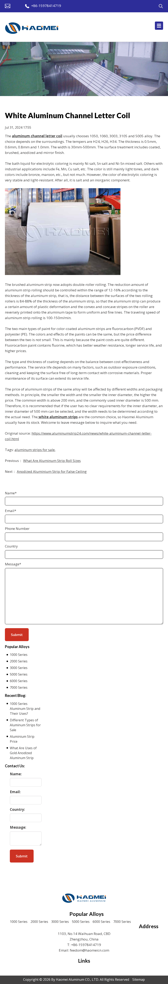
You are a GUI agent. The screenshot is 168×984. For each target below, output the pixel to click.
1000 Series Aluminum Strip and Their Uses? (25, 708)
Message (13, 564)
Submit (22, 856)
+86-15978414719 (46, 5)
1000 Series (18, 654)
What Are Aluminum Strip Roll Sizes (52, 460)
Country (11, 546)
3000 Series (18, 668)
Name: (16, 774)
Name (11, 493)
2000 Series (18, 661)
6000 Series (18, 681)
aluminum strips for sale (35, 449)
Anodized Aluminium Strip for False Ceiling (52, 471)
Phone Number (17, 528)
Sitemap (138, 979)
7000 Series (18, 687)
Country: (17, 809)
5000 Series (18, 674)
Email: (15, 791)
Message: (18, 827)
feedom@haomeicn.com (89, 950)
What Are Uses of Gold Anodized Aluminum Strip (23, 753)
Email (10, 510)
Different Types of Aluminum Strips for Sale (25, 725)
